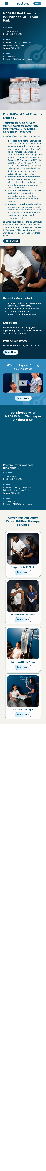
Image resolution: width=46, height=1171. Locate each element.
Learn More (23, 572)
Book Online (11, 240)
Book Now (10, 352)
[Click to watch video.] (23, 383)
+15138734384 (10, 56)
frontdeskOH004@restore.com (17, 59)
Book (37, 3)
